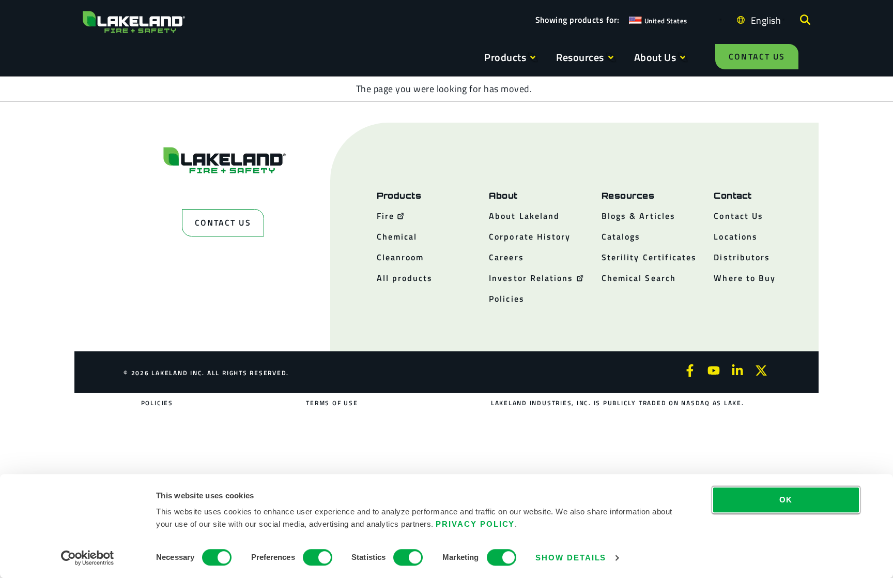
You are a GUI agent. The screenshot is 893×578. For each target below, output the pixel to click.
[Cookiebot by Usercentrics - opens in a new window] (87, 558)
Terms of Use (332, 403)
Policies (157, 403)
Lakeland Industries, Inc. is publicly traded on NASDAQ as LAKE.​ (617, 403)
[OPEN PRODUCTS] (533, 57)
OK (786, 499)
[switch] (317, 557)
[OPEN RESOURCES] (611, 57)
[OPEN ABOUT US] (683, 57)
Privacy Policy (475, 524)
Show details (570, 557)
